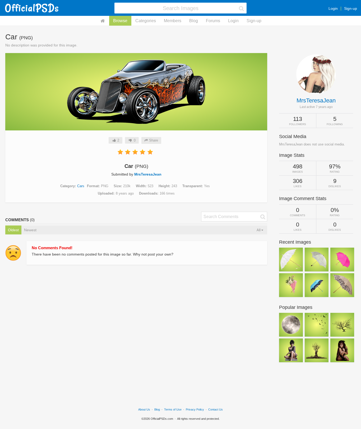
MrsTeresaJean (147, 174)
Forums (213, 20)
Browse (120, 20)
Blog (193, 20)
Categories (145, 20)
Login (333, 8)
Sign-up (350, 8)
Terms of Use (173, 409)
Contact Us (215, 409)
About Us (144, 409)
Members (172, 20)
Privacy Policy (195, 409)
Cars (80, 186)
